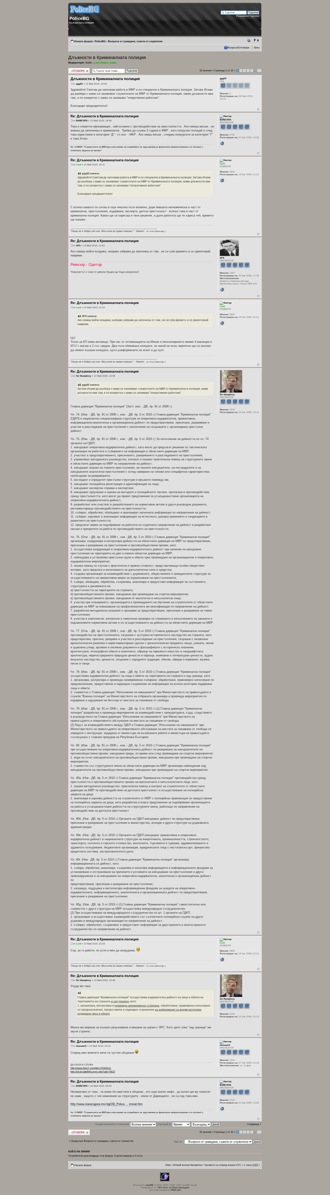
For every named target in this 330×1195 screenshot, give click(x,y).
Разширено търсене (247, 16)
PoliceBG (100, 41)
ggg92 (79, 84)
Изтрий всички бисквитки (187, 1165)
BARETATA (82, 120)
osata (113, 62)
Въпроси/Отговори (238, 47)
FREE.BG (176, 1190)
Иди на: (178, 1141)
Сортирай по (164, 1124)
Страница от (223, 70)
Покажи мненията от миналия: (112, 1124)
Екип (168, 1165)
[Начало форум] (85, 14)
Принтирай (249, 40)
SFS (78, 245)
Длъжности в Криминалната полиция (107, 57)
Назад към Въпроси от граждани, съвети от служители (102, 1141)
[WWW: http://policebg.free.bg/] (222, 180)
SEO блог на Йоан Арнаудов (173, 1187)
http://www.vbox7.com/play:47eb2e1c (90, 1068)
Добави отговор (77, 69)
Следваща (253, 1124)
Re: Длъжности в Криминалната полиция (104, 116)
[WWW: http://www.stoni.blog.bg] (222, 289)
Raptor (104, 62)
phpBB (149, 1185)
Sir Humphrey (83, 376)
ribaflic (88, 62)
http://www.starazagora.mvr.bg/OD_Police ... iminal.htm (106, 1104)
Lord (96, 62)
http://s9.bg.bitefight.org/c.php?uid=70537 (92, 1071)
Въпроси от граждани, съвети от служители (135, 41)
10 (259, 70)
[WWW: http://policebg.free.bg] (222, 143)
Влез (257, 47)
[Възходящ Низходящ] (206, 1124)
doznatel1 (81, 1046)
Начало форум (83, 41)
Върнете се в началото (258, 109)
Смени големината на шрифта (256, 40)
